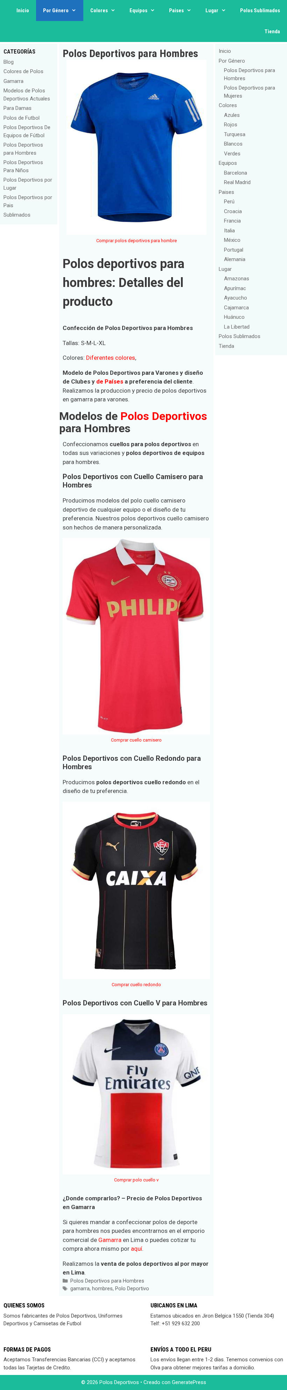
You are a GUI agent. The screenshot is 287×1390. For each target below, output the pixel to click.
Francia (232, 221)
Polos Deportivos (163, 416)
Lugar (211, 10)
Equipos (138, 10)
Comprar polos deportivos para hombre (136, 240)
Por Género (56, 10)
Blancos (233, 144)
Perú (229, 201)
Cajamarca (236, 307)
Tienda (272, 31)
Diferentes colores (110, 357)
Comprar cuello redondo (136, 984)
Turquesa (234, 134)
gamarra (80, 1289)
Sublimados (17, 215)
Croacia (233, 211)
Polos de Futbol (22, 118)
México (232, 240)
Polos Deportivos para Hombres (107, 1281)
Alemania (234, 259)
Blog (9, 62)
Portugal (233, 250)
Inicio (22, 10)
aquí (136, 1248)
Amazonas (236, 278)
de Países (109, 381)
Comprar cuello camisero (136, 740)
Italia (229, 230)
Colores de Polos (23, 71)
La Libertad (237, 327)
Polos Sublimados (260, 10)
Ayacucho (235, 298)
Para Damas (17, 108)
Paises (176, 10)
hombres (102, 1289)
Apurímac (235, 288)
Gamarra (109, 1239)
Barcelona (235, 173)
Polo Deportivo (132, 1289)
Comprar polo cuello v (136, 1179)
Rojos (230, 124)
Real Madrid (237, 182)
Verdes (232, 153)
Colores (99, 10)
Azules (232, 115)
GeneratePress (189, 1382)
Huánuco (234, 317)
